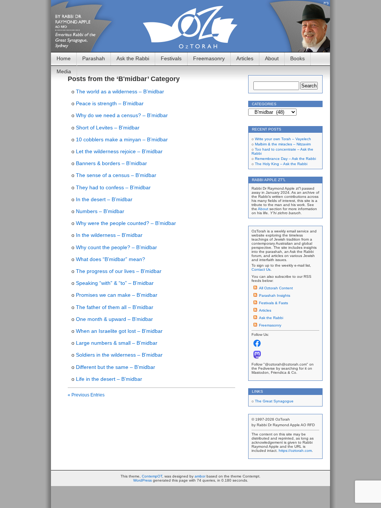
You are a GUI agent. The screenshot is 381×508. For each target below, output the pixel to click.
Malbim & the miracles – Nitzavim (283, 144)
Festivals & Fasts (273, 303)
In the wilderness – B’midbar (109, 235)
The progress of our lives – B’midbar (118, 271)
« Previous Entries (86, 395)
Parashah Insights (274, 295)
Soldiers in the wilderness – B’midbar (119, 355)
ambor (200, 476)
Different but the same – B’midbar (115, 367)
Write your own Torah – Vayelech (283, 139)
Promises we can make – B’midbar (116, 295)
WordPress (142, 480)
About (272, 58)
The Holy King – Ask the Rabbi (281, 164)
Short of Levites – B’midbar (108, 128)
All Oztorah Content (276, 288)
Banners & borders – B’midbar (111, 163)
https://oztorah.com (295, 450)
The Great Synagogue (274, 401)
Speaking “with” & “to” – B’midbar (115, 283)
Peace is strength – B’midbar (110, 103)
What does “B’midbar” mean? (110, 259)
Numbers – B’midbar (100, 211)
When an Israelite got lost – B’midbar (119, 331)
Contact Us (261, 269)
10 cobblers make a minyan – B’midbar (122, 139)
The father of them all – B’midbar (114, 307)
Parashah (93, 58)
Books (297, 58)
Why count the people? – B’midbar (116, 247)
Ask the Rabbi (132, 58)
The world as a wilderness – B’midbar (120, 91)
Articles (244, 58)
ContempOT (152, 476)
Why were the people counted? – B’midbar (126, 223)
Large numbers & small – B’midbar (116, 343)
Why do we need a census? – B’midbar (122, 115)
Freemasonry (209, 58)
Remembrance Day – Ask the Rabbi (285, 159)
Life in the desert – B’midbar (109, 379)
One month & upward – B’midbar (114, 319)
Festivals (171, 58)
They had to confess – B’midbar (113, 187)
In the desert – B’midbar (104, 199)
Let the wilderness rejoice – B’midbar (119, 151)
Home (64, 58)
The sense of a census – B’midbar (116, 175)
